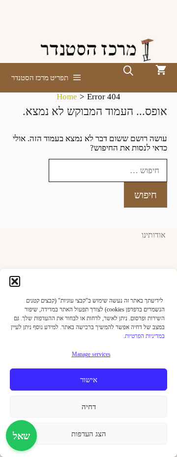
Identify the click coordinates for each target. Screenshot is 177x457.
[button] (15, 281)
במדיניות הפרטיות (145, 336)
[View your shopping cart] (161, 71)
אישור (88, 380)
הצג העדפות (88, 434)
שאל (21, 435)
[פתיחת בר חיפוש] (128, 71)
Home (67, 96)
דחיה (89, 407)
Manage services (91, 354)
